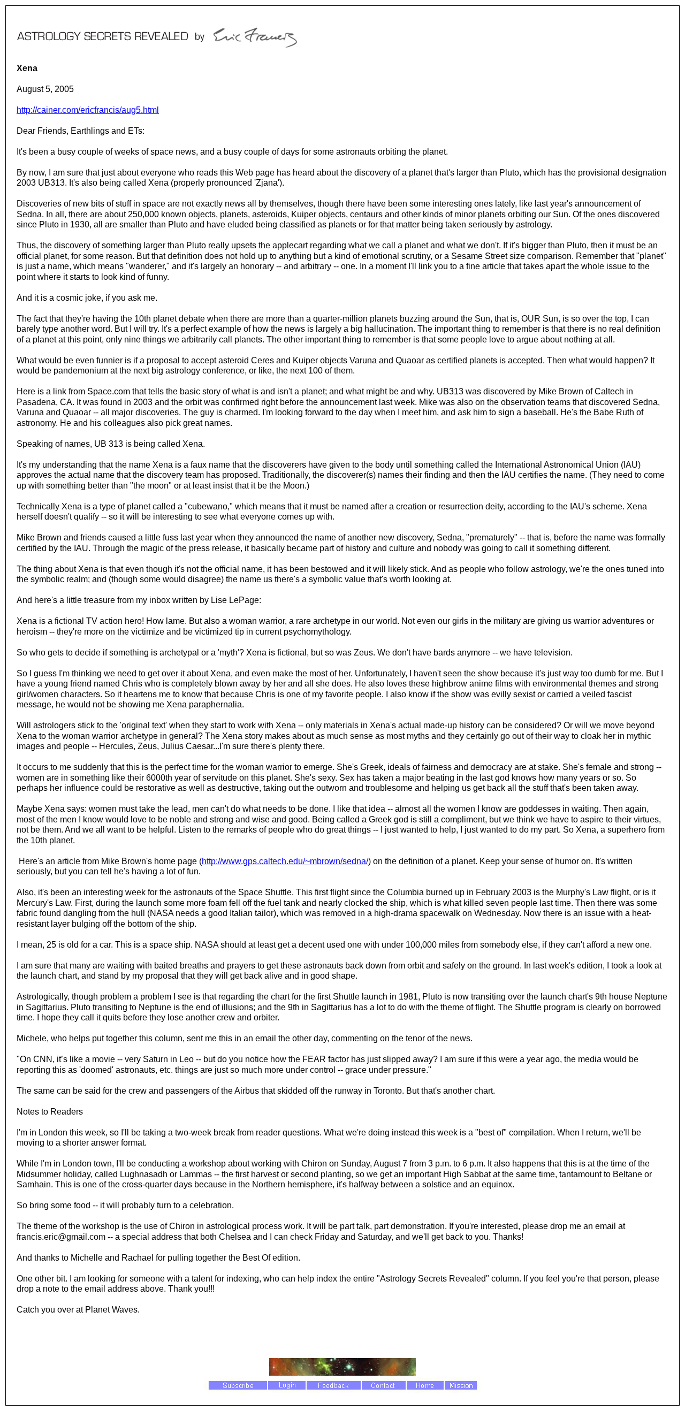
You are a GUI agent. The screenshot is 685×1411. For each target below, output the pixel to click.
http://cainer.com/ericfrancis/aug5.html (88, 110)
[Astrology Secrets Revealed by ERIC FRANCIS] (164, 50)
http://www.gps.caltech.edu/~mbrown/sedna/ (285, 861)
